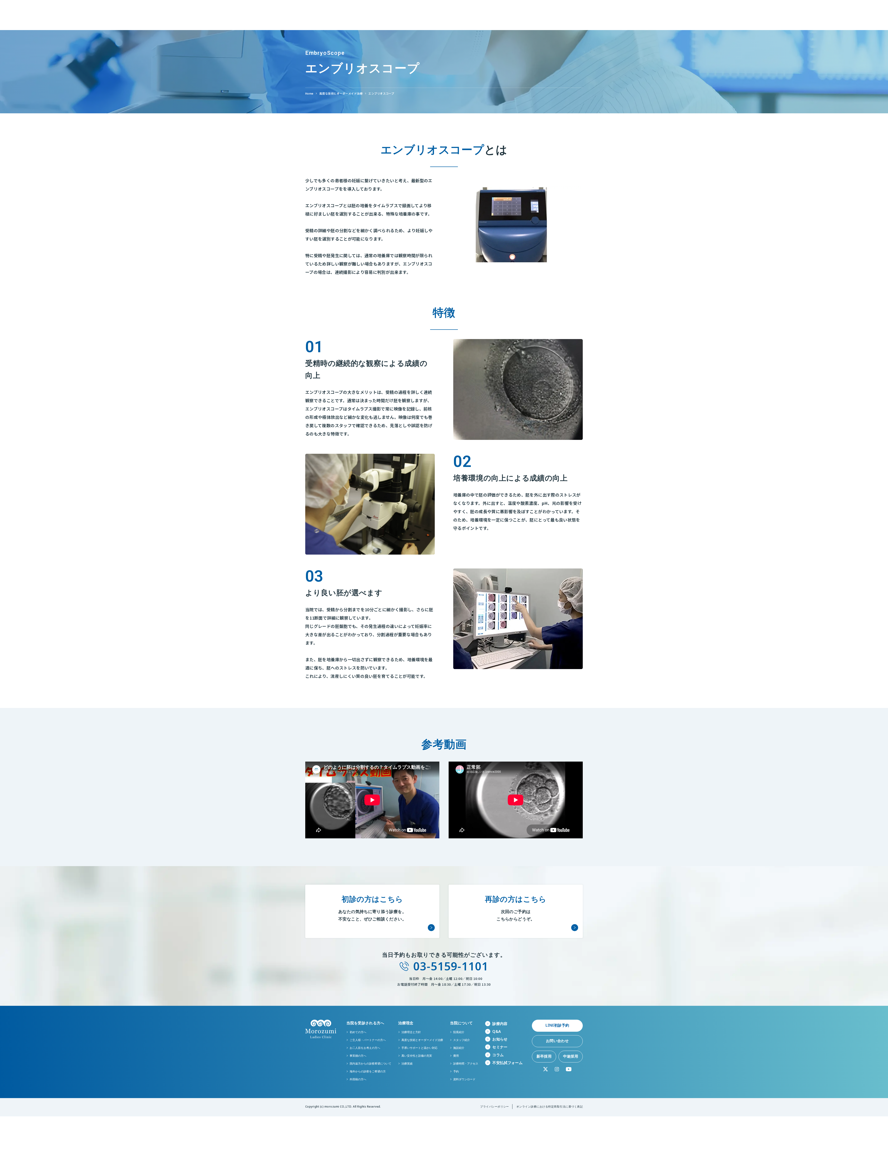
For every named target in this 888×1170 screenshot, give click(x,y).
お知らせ (499, 1039)
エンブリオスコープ (381, 93)
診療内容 (499, 1023)
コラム (498, 1054)
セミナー (499, 1047)
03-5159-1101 (450, 966)
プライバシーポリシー (494, 1106)
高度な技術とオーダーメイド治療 (341, 93)
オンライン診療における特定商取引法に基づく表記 (549, 1106)
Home (309, 93)
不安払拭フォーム (507, 1062)
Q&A (496, 1031)
